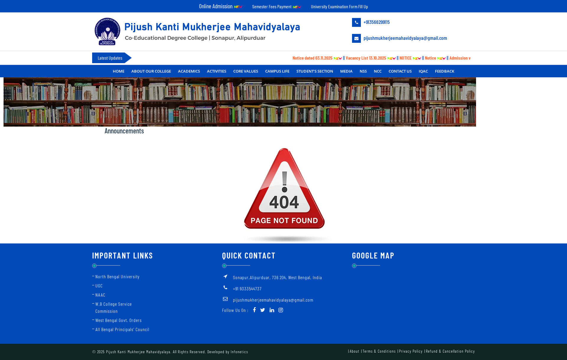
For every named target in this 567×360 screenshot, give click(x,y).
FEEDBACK (444, 71)
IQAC (423, 71)
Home (118, 71)
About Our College (151, 71)
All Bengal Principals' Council (122, 329)
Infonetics (239, 351)
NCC (378, 71)
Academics (189, 71)
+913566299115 (376, 22)
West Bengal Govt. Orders (118, 320)
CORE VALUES (245, 71)
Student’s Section (314, 71)
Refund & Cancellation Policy (450, 351)
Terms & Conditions (379, 351)
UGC (99, 285)
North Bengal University (117, 276)
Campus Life (277, 71)
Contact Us (400, 71)
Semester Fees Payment (272, 6)
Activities (216, 71)
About (354, 351)
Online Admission (216, 5)
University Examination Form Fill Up (339, 6)
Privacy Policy (411, 351)
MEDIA (346, 71)
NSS (363, 71)
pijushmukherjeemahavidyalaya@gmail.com (404, 38)
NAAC (100, 294)
